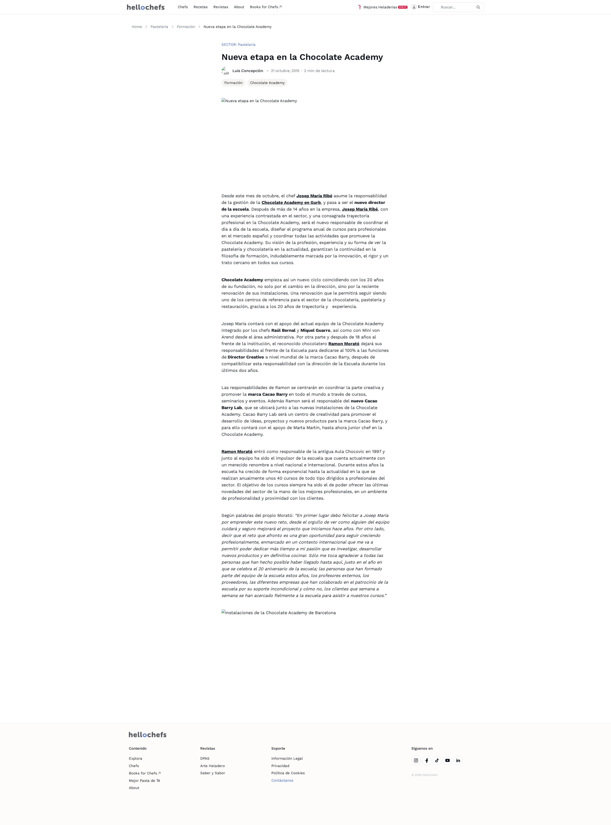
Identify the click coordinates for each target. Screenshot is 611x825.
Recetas (201, 7)
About (239, 7)
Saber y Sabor (212, 773)
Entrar (424, 7)
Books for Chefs (264, 7)
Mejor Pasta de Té (144, 780)
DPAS (205, 758)
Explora (135, 758)
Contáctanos (282, 780)
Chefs (183, 7)
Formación (186, 27)
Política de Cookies (288, 773)
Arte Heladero (212, 766)
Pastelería (159, 27)
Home (137, 27)
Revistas (220, 7)
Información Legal (287, 758)
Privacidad (280, 766)
